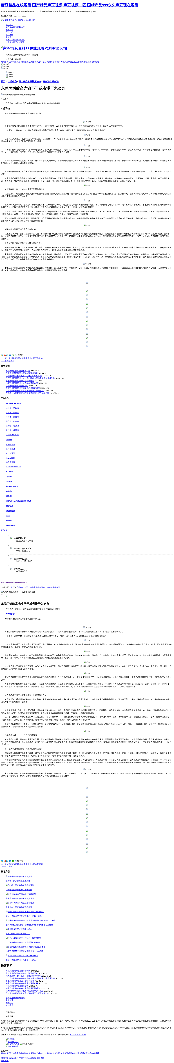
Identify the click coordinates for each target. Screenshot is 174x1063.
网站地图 (5, 1061)
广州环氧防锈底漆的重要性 (17, 386)
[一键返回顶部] (12, 1046)
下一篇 (7, 361)
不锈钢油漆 (10, 445)
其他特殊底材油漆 (13, 467)
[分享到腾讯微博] (7, 355)
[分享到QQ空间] (2, 355)
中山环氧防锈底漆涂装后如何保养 (20, 381)
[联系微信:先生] (13, 1044)
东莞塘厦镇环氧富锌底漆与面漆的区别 (22, 373)
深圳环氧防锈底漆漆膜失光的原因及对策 (23, 388)
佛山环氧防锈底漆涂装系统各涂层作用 (22, 383)
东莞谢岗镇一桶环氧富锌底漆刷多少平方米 (24, 376)
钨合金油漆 (10, 462)
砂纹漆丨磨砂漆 (12, 417)
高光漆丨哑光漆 (51, 81)
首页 (3, 81)
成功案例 (9, 35)
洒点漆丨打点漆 (12, 421)
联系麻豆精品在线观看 (15, 42)
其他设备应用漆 (12, 435)
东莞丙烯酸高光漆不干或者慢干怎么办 (14, 582)
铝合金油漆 (10, 449)
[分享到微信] (13, 355)
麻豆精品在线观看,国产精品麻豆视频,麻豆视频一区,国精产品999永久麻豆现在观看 (69, 5)
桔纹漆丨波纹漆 (12, 408)
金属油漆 (9, 30)
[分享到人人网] (10, 355)
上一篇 (22, 358)
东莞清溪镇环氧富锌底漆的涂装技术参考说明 (25, 391)
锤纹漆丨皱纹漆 (12, 413)
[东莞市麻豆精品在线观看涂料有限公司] (18, 20)
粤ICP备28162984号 (78, 1035)
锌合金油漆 (10, 458)
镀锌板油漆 (10, 453)
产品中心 (9, 32)
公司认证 (4, 530)
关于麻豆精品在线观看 (15, 40)
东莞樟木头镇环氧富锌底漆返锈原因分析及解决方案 (27, 393)
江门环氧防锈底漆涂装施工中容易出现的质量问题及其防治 (30, 378)
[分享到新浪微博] (5, 355)
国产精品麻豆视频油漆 (15, 27)
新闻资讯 (9, 37)
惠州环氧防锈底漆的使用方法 (18, 371)
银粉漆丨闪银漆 (12, 430)
